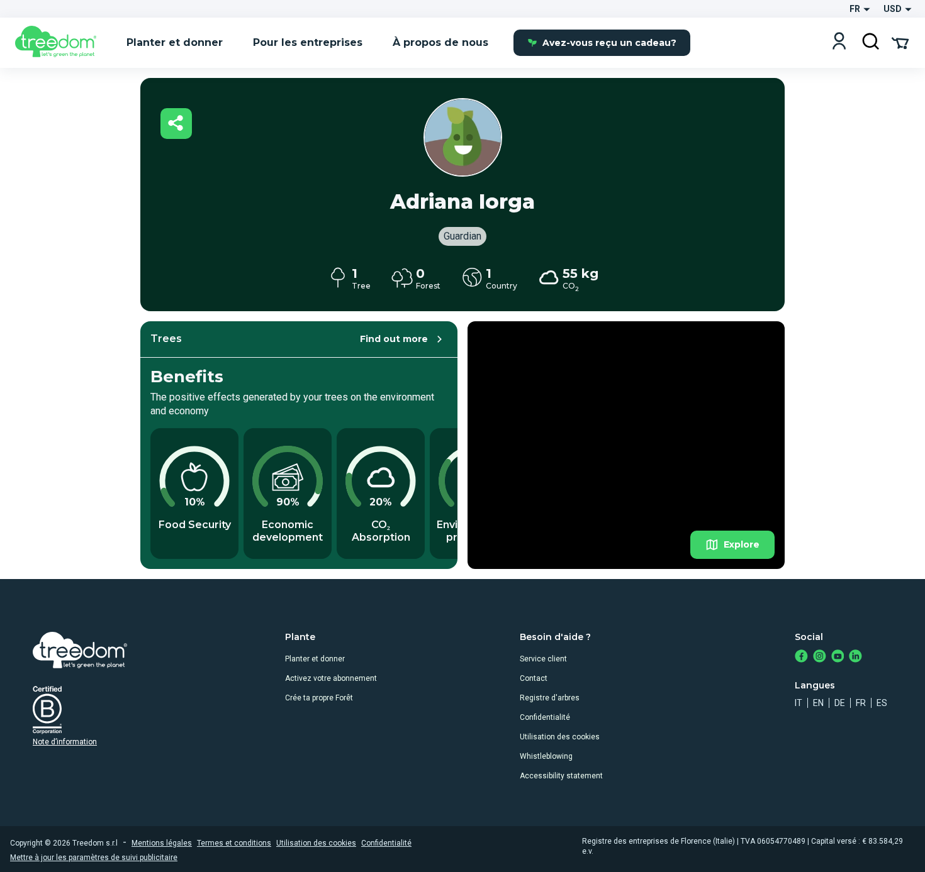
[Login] (839, 42)
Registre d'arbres (550, 697)
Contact (533, 678)
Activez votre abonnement (331, 678)
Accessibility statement (561, 775)
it (798, 703)
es (882, 703)
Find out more (394, 339)
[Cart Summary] (900, 42)
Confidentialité (545, 717)
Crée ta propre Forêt (319, 697)
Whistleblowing (546, 756)
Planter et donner (315, 658)
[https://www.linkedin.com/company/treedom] (855, 657)
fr (861, 703)
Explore (742, 544)
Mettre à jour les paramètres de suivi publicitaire (93, 857)
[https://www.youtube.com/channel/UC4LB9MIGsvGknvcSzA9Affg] (837, 657)
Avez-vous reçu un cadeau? (609, 42)
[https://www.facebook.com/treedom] (801, 657)
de (839, 703)
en (818, 703)
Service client (543, 658)
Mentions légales (162, 843)
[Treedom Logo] (60, 43)
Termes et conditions (234, 843)
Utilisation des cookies (560, 736)
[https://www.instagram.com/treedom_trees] (819, 657)
